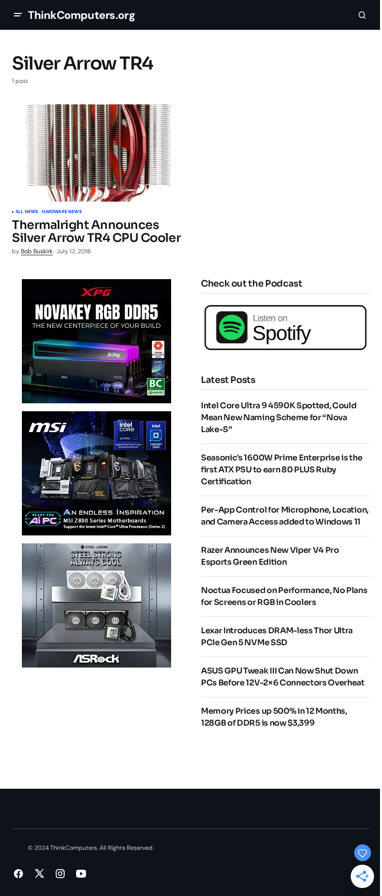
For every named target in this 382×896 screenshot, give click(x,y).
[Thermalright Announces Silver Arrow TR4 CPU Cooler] (98, 153)
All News (26, 212)
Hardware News (61, 212)
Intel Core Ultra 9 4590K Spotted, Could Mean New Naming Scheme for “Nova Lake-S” (279, 417)
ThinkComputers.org (81, 15)
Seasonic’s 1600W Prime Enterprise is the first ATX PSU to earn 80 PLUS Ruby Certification (281, 469)
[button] (18, 15)
